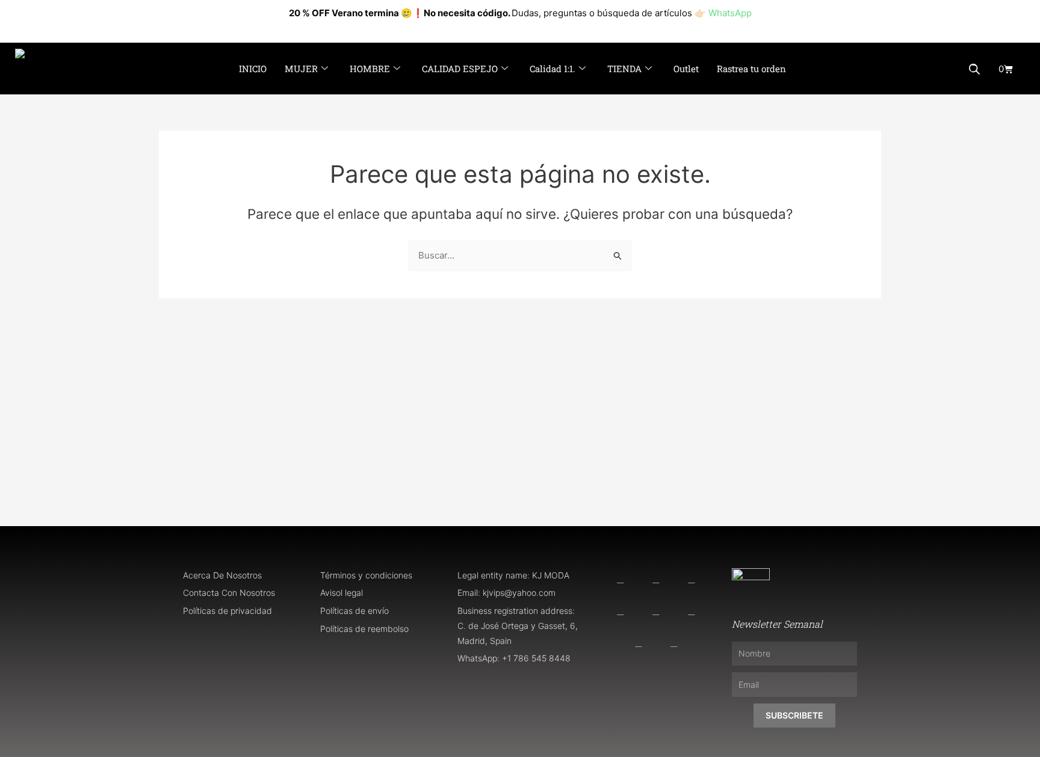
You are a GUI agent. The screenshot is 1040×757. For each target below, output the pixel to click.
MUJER (301, 69)
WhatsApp (730, 13)
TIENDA (624, 69)
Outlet (686, 69)
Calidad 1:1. (552, 69)
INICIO (253, 69)
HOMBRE (370, 69)
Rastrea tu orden (751, 69)
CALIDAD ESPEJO (460, 69)
